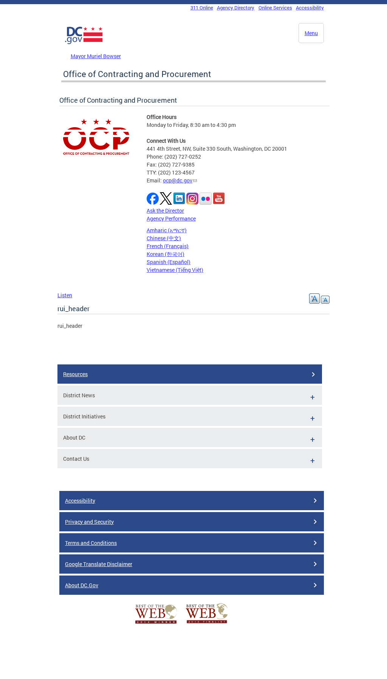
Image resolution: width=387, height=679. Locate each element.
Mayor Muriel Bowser (96, 56)
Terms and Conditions (91, 542)
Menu (311, 33)
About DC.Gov (81, 585)
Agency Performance (171, 218)
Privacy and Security (89, 521)
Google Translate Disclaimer (98, 564)
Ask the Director (165, 210)
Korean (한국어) (165, 254)
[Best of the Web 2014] (156, 624)
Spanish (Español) (168, 261)
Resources (75, 374)
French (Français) (168, 246)
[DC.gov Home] (84, 42)
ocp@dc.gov (177, 180)
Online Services (275, 7)
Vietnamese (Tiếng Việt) (175, 269)
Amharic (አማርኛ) (167, 230)
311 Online (201, 7)
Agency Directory (235, 7)
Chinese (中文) (164, 238)
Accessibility (310, 7)
